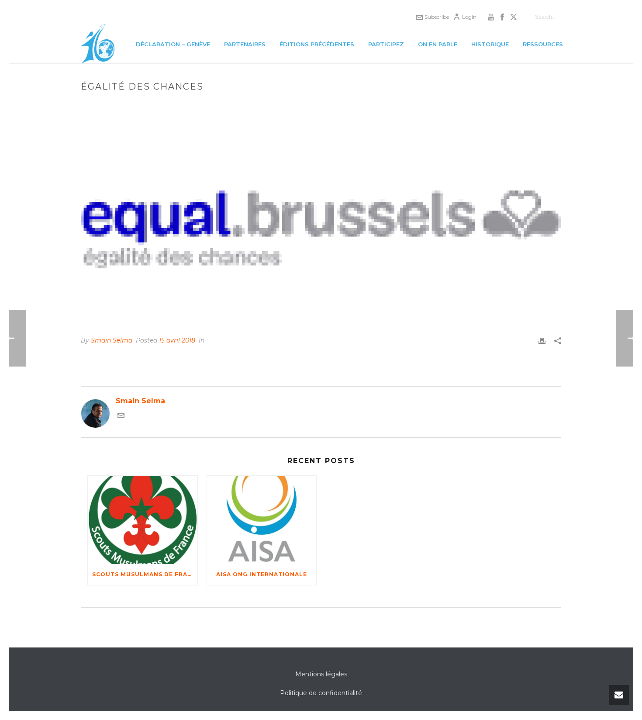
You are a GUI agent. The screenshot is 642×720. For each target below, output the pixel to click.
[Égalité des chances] (321, 226)
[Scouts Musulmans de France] (142, 520)
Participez (386, 44)
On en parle (437, 44)
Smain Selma (111, 340)
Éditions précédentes (317, 44)
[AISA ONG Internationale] (262, 520)
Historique (490, 44)
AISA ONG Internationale (261, 574)
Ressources (543, 44)
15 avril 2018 (177, 340)
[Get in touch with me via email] (120, 416)
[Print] (541, 340)
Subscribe (437, 17)
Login (469, 17)
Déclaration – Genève (173, 44)
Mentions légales (321, 674)
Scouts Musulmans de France (144, 574)
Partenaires (245, 44)
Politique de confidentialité (321, 693)
